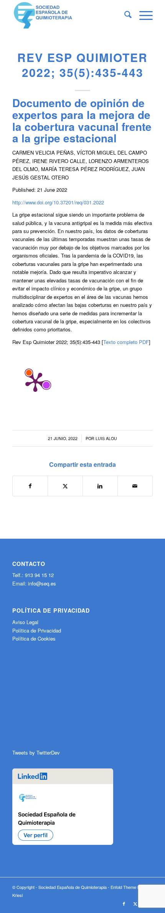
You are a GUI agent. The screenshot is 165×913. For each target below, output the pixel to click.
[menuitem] (124, 15)
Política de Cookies (34, 638)
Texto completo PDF (126, 342)
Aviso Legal (25, 622)
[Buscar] (124, 15)
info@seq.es (42, 583)
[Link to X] (135, 903)
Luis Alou (106, 438)
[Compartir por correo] (135, 486)
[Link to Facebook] (124, 903)
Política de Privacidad (36, 630)
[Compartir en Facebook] (30, 486)
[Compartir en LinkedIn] (100, 486)
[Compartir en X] (65, 486)
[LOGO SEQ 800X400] (68, 15)
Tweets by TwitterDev (36, 752)
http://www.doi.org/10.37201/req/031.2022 (58, 202)
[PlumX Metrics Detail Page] (35, 381)
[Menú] (142, 15)
